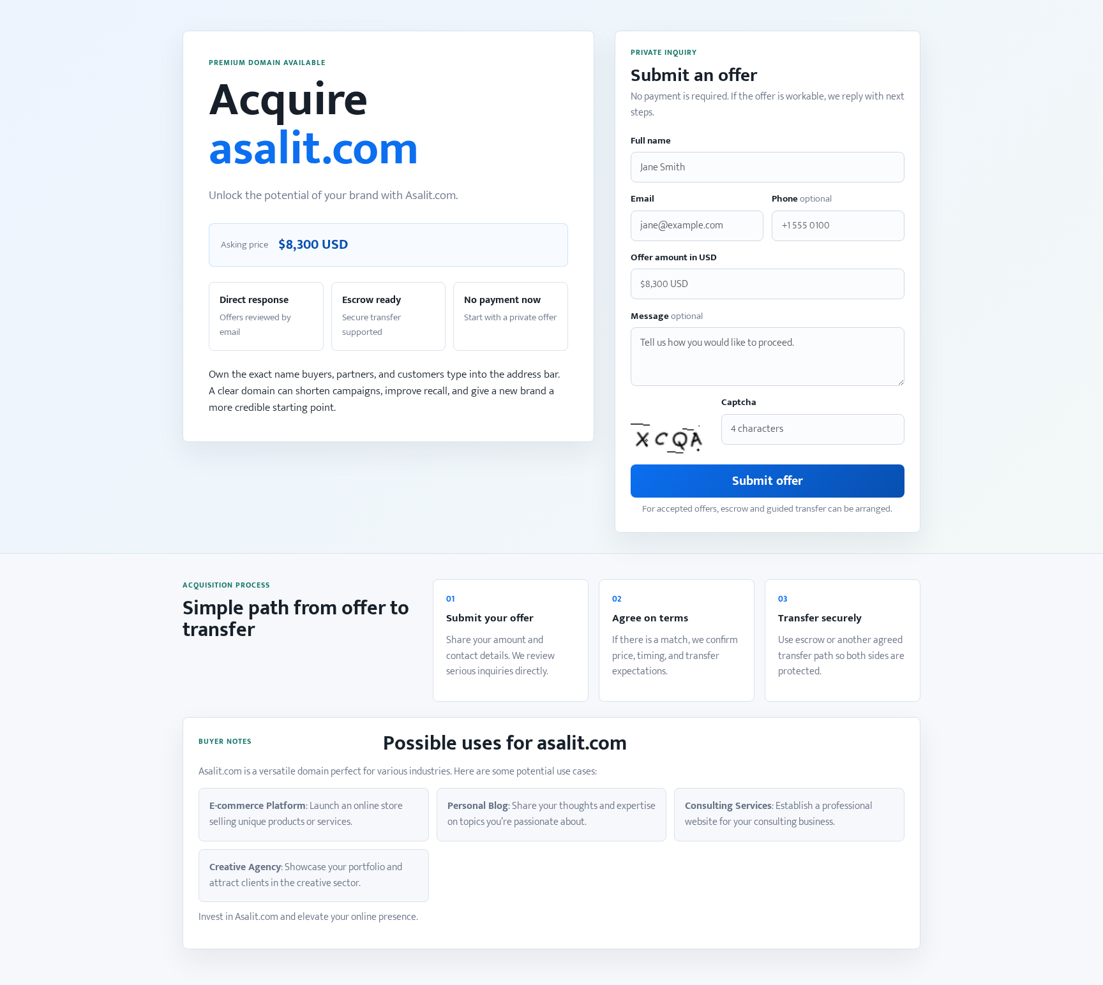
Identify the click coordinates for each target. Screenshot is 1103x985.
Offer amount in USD (674, 258)
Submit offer (767, 481)
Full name (651, 141)
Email (642, 199)
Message (667, 316)
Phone (802, 199)
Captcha (738, 403)
